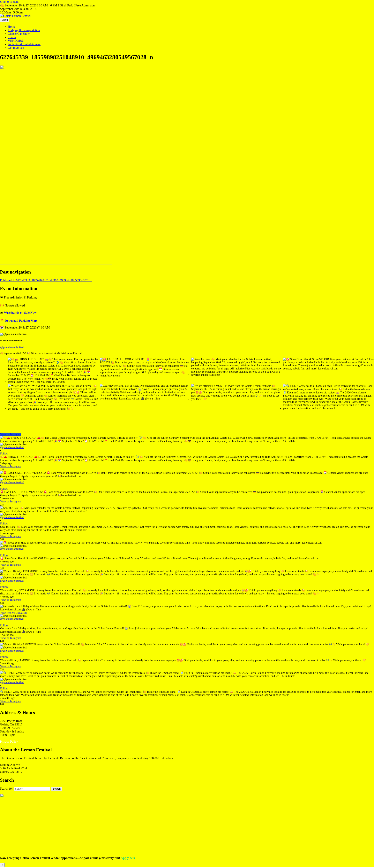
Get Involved (16, 47)
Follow (4, 453)
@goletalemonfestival (12, 347)
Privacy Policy (9, 741)
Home (11, 26)
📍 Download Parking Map (18, 320)
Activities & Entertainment (24, 44)
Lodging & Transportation (24, 30)
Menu (5, 19)
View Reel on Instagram (13, 612)
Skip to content (9, 1)
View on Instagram (10, 434)
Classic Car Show (19, 33)
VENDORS (15, 40)
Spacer (12, 37)
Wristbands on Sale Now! (21, 312)
